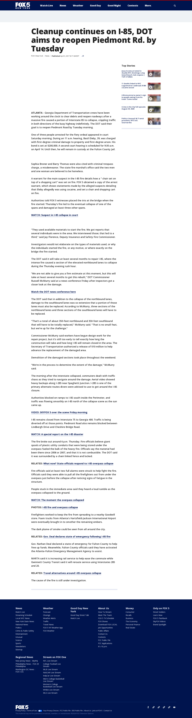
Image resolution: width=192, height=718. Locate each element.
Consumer (130, 612)
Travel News (48, 624)
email (174, 707)
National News (22, 624)
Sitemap (19, 649)
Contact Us (102, 634)
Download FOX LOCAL (107, 624)
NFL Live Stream (50, 661)
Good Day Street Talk (80, 615)
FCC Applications (105, 643)
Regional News (24, 657)
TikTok (159, 707)
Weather (48, 608)
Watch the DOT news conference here (53, 291)
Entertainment (22, 634)
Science (19, 640)
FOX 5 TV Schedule (106, 618)
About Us (103, 608)
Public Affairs (103, 631)
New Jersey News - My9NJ (27, 661)
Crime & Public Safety (25, 631)
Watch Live (20, 612)
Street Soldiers (159, 612)
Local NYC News (23, 618)
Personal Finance (133, 624)
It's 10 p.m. (102, 646)
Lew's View (157, 615)
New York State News (25, 621)
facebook (148, 707)
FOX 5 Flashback (160, 618)
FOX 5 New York (37, 56)
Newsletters (21, 646)
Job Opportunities (105, 627)
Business (129, 618)
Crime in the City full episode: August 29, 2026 (134, 108)
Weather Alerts (49, 618)
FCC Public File (104, 640)
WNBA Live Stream (51, 690)
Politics (19, 627)
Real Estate (130, 627)
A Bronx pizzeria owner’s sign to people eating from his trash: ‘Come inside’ (134, 97)
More (148, 5)
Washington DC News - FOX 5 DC (25, 670)
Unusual (19, 637)
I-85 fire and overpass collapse (60, 507)
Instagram (153, 707)
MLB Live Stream (50, 669)
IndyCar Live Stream (51, 675)
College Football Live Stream (52, 665)
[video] (154, 73)
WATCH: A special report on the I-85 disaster (57, 434)
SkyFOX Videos (159, 621)
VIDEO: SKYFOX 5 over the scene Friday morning (59, 412)
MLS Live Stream (50, 693)
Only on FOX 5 (161, 608)
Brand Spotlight (159, 624)
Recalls (129, 615)
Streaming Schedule (24, 615)
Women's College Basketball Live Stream (52, 685)
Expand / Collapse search (174, 6)
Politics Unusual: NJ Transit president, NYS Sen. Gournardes (133, 120)
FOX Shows (103, 621)
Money (130, 608)
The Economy (131, 621)
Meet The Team (105, 615)
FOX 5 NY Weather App (53, 627)
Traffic (46, 621)
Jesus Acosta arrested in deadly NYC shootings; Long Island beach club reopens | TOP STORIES (133, 74)
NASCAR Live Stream (52, 672)
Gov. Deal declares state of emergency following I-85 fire (76, 536)
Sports (18, 643)
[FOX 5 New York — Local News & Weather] (24, 5)
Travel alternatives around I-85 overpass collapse (72, 573)
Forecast (47, 612)
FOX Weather (48, 631)
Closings (46, 615)
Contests (102, 637)
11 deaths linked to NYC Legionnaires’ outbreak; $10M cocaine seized (134, 85)
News (47, 56)
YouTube (164, 707)
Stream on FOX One (54, 657)
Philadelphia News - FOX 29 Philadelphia (27, 665)
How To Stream (105, 612)
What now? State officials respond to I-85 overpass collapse (78, 463)
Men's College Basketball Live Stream (53, 680)
